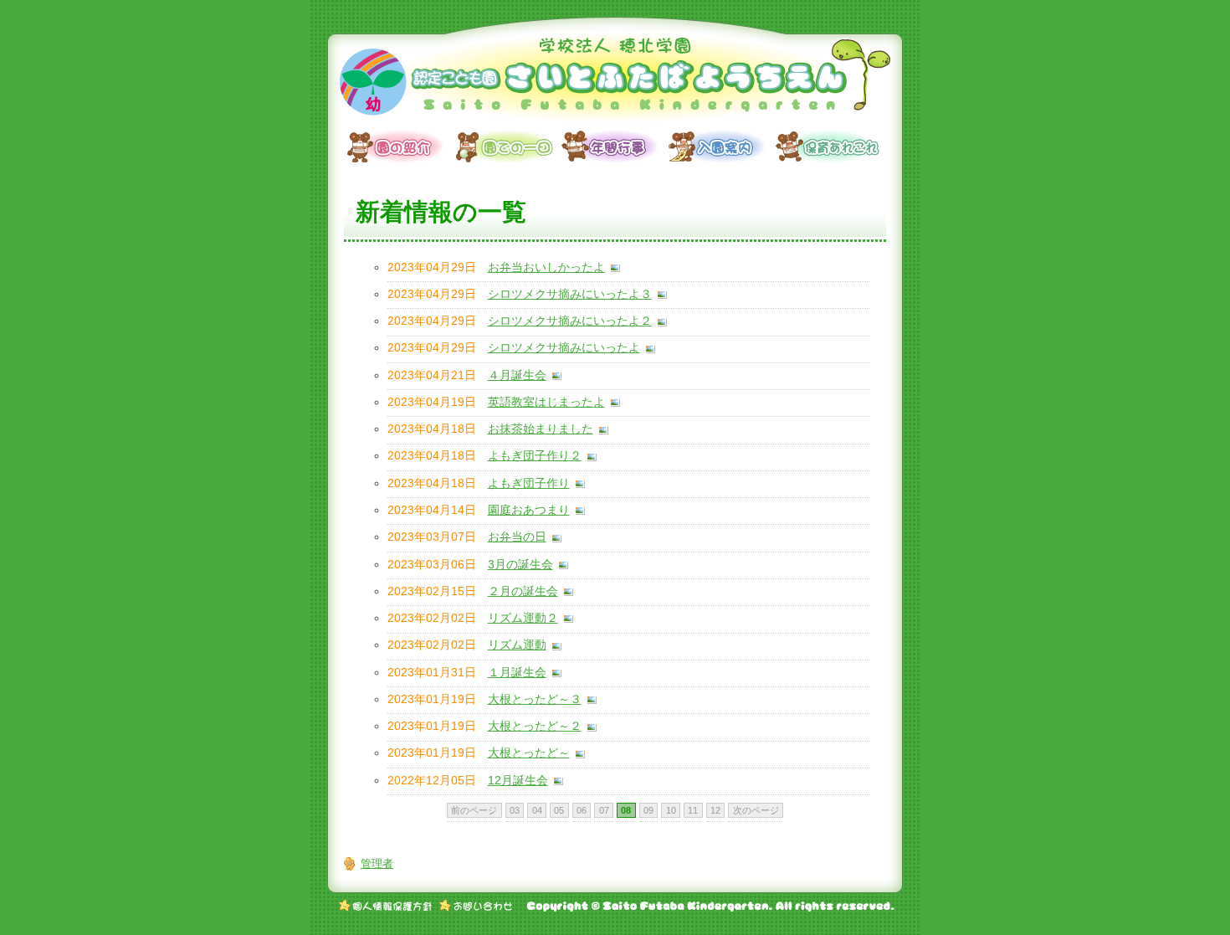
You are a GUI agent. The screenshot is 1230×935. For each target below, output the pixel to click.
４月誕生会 (517, 375)
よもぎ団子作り (529, 483)
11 (693, 810)
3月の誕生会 (520, 564)
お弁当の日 (517, 537)
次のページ (756, 810)
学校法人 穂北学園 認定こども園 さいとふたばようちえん (615, 79)
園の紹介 (400, 146)
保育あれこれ (829, 146)
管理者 (377, 863)
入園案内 (722, 146)
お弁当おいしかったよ (546, 267)
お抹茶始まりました (540, 429)
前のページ (474, 810)
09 (648, 810)
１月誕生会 (517, 672)
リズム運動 (517, 645)
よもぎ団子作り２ (535, 456)
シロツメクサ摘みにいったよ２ (570, 321)
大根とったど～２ (535, 726)
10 (671, 810)
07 (604, 810)
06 (582, 810)
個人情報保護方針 (386, 905)
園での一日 (507, 146)
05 (559, 810)
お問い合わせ (475, 905)
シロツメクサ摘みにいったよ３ (570, 294)
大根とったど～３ (535, 699)
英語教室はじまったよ (546, 402)
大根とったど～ (529, 753)
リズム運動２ (523, 618)
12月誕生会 (518, 780)
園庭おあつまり (529, 510)
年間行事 (615, 146)
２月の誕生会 (523, 591)
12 (715, 810)
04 (537, 810)
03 (515, 810)
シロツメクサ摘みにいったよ (564, 348)
